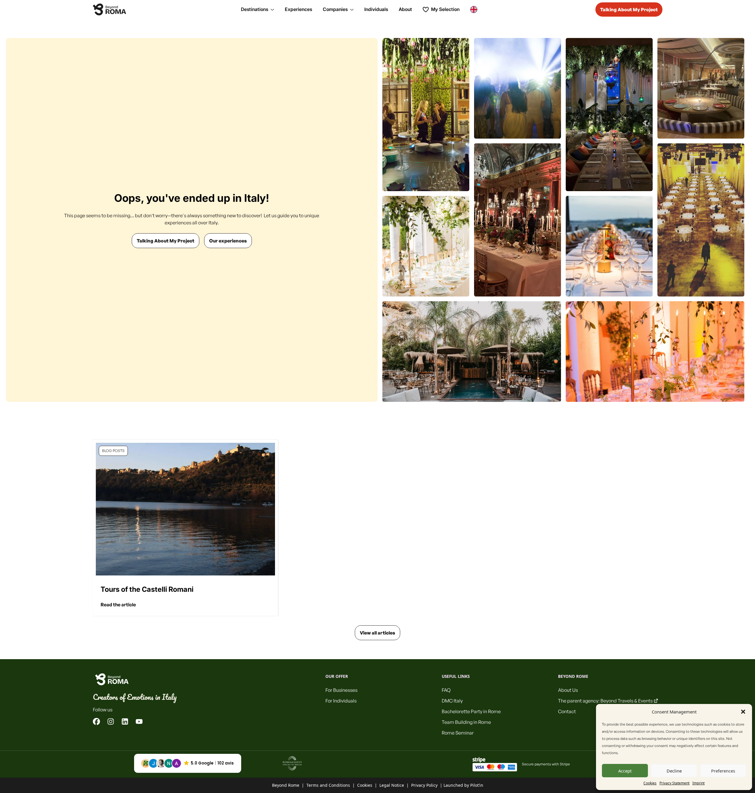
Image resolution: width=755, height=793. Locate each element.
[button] (743, 712)
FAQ (446, 690)
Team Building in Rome (466, 722)
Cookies (650, 783)
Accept (625, 771)
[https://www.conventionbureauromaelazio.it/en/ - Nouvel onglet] (292, 763)
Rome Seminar (458, 733)
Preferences (723, 771)
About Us (568, 690)
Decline (674, 771)
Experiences (298, 9)
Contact (567, 711)
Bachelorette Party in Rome (471, 711)
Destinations (254, 9)
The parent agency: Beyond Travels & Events (605, 701)
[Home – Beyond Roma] (109, 9)
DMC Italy (452, 701)
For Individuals (341, 701)
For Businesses (341, 690)
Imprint (698, 783)
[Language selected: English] (475, 9)
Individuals (376, 9)
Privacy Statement (674, 783)
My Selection (445, 9)
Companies (335, 9)
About (405, 9)
